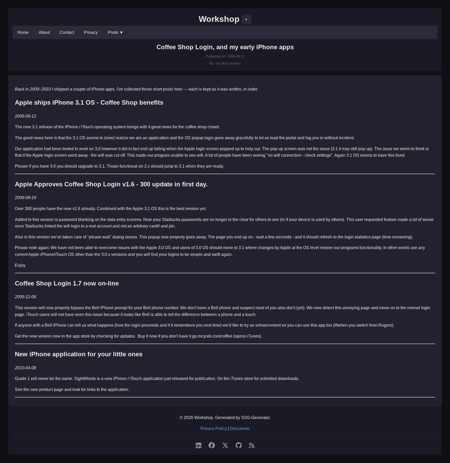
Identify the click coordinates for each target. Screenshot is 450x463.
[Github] (239, 446)
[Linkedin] (198, 446)
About (44, 32)
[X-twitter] (225, 446)
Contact (67, 32)
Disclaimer (240, 428)
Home (23, 32)
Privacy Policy (214, 428)
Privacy (91, 32)
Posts (115, 32)
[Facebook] (212, 446)
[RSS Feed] (251, 446)
